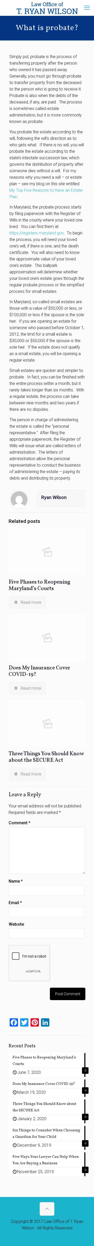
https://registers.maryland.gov (36, 233)
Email (15, 902)
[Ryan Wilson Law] (47, 7)
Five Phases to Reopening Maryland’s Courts (39, 585)
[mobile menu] (87, 7)
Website (16, 924)
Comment (19, 822)
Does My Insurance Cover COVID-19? (39, 671)
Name (16, 881)
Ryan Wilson (54, 497)
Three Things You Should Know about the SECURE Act (46, 757)
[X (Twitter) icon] (43, 1237)
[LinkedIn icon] (51, 1237)
